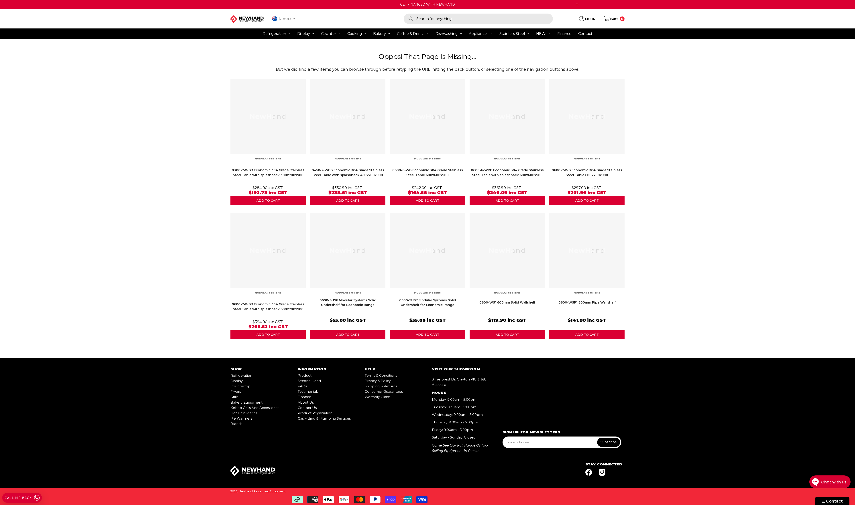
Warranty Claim (377, 397)
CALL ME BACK (18, 497)
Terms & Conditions (381, 375)
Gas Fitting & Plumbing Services (324, 418)
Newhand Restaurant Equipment (262, 491)
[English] (274, 18)
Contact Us (307, 408)
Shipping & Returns (381, 386)
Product (304, 375)
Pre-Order (268, 200)
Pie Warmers (241, 418)
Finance (304, 397)
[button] (294, 18)
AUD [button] (285, 18)
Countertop (240, 386)
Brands (236, 424)
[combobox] (484, 19)
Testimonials (308, 391)
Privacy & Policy (378, 381)
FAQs (302, 386)
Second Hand (309, 381)
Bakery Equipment (246, 402)
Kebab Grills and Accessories (254, 408)
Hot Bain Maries (243, 413)
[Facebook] (588, 472)
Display (236, 381)
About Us (306, 402)
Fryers (235, 391)
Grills (234, 397)
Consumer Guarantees (384, 391)
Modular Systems (268, 158)
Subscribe (609, 442)
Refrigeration (241, 375)
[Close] (577, 4)
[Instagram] (602, 472)
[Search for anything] (478, 19)
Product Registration (315, 413)
